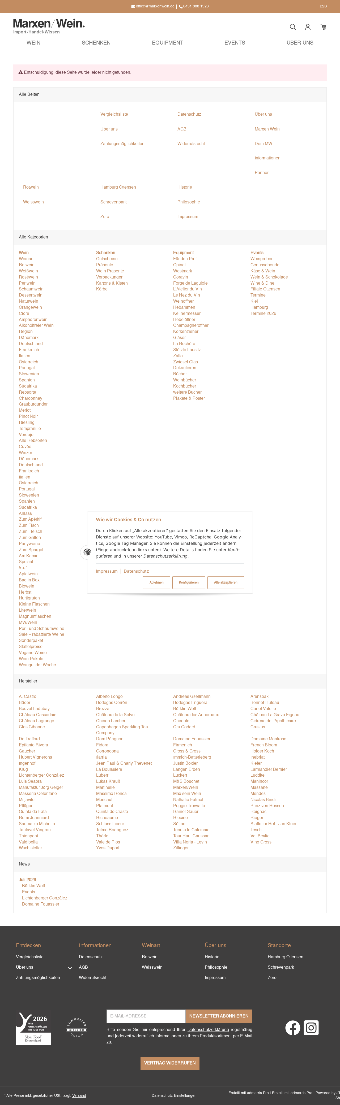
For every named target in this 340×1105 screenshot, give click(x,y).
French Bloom (263, 745)
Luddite (257, 775)
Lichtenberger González (41, 775)
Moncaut (104, 800)
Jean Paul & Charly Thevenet (124, 764)
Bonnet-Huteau (264, 703)
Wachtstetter (30, 848)
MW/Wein (28, 623)
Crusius (257, 727)
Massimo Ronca (111, 794)
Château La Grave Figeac (274, 715)
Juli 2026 (27, 880)
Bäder (24, 703)
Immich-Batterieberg (192, 757)
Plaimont (104, 806)
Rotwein (27, 265)
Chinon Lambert (111, 721)
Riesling (27, 423)
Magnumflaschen (35, 617)
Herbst (25, 592)
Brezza (102, 709)
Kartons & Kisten (112, 283)
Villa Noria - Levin (190, 842)
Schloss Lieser (110, 824)
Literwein (27, 610)
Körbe (102, 289)
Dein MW (263, 144)
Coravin (180, 277)
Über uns (24, 967)
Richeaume (107, 818)
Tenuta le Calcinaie (191, 830)
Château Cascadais (37, 715)
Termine (258, 295)
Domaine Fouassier (191, 739)
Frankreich (29, 350)
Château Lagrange (36, 721)
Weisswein (152, 967)
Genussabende (264, 265)
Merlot (25, 410)
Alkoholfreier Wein (36, 326)
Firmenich (182, 745)
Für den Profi (185, 259)
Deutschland (31, 344)
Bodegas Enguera (190, 703)
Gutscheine (107, 259)
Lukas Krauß (108, 782)
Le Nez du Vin (186, 295)
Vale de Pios (108, 842)
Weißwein (28, 271)
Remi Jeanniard (34, 818)
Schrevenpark (281, 967)
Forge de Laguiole (190, 283)
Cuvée (25, 447)
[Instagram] (311, 1031)
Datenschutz (136, 571)
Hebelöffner (184, 320)
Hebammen (184, 308)
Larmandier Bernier (268, 770)
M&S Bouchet (186, 782)
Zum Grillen (30, 538)
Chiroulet (181, 721)
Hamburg (259, 308)
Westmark (182, 271)
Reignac (258, 812)
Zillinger (181, 848)
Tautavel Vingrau (35, 830)
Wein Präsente (110, 271)
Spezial (26, 562)
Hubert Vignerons (35, 757)
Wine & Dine (262, 283)
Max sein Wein (187, 794)
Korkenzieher (185, 332)
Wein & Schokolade (269, 277)
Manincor (259, 782)
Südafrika (28, 386)
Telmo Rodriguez (112, 830)
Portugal (27, 368)
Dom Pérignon (110, 739)
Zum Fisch (29, 526)
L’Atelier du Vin (187, 289)
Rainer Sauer (185, 812)
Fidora (102, 745)
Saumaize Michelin (37, 824)
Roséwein (28, 277)
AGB (83, 967)
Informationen (267, 158)
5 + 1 (23, 568)
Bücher (180, 374)
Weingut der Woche (37, 665)
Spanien (27, 380)
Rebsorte (27, 392)
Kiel (254, 301)
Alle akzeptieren (225, 582)
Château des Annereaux (196, 715)
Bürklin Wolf (184, 709)
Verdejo (26, 435)
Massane (259, 788)
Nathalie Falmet (188, 800)
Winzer (25, 453)
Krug (23, 770)
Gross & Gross (187, 751)
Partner (262, 173)
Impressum (107, 571)
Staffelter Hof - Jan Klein (273, 824)
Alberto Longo (109, 697)
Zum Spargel (31, 550)
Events (28, 892)
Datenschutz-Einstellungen (174, 1096)
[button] (33, 44)
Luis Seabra (30, 782)
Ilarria (101, 757)
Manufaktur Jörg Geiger (41, 788)
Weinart (26, 259)
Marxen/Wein (185, 788)
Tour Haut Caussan (191, 836)
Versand (79, 1096)
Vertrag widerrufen (170, 1063)
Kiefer (256, 764)
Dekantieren (184, 368)
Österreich (28, 362)
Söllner (180, 824)
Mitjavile (27, 800)
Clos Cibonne (32, 727)
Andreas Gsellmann (192, 697)
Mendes (258, 794)
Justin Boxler (185, 764)
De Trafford (29, 739)
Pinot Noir (28, 417)
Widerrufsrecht (92, 978)
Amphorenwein (33, 320)
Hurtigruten (29, 598)
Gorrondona (107, 751)
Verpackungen (110, 277)
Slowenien (29, 374)
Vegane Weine (33, 653)
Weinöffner (183, 301)
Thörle (102, 836)
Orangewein (30, 308)
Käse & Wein (262, 271)
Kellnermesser (187, 314)
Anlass (25, 514)
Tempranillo (30, 429)
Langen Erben (186, 770)
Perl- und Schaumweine (41, 629)
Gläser (179, 338)
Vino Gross (260, 842)
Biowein (26, 586)
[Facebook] (292, 1031)
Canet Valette (263, 709)
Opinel (179, 265)
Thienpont (28, 836)
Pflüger (25, 806)
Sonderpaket (31, 641)
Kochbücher (184, 386)
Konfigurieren (189, 582)
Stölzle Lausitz (187, 350)
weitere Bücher (187, 392)
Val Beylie (260, 836)
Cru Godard (184, 727)
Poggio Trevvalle (189, 806)
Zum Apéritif (30, 519)
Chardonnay (30, 399)
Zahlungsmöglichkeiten (38, 978)
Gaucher (27, 751)
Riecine (180, 818)
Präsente (104, 265)
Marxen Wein (267, 129)
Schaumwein (31, 289)
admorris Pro (258, 1093)
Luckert (180, 775)
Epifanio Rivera (33, 745)
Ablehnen (157, 582)
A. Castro (27, 697)
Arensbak (259, 697)
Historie (212, 957)
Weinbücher (184, 380)
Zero (272, 978)
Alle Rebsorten (33, 441)
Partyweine (29, 544)
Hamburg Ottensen (285, 957)
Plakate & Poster (189, 399)
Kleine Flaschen (34, 604)
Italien (24, 356)
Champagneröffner (191, 326)
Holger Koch (262, 751)
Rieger (256, 818)
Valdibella (28, 842)
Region (26, 332)
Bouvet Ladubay (34, 709)
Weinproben (262, 259)
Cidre (24, 314)
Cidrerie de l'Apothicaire (273, 721)
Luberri (102, 775)
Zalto (178, 356)
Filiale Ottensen (265, 289)
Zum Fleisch (30, 532)
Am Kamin (29, 556)
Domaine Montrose (268, 739)
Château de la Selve (115, 715)
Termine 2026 (263, 314)
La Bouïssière (109, 770)
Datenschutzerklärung (208, 1030)
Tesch (256, 830)
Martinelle (105, 788)
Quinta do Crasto (112, 812)
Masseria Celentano (38, 794)
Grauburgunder (33, 404)
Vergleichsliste (30, 957)
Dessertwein (30, 295)
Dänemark (29, 338)
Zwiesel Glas (185, 362)
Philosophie (216, 967)
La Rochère (184, 344)
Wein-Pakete (31, 659)
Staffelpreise (30, 647)
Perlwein (27, 283)
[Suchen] (293, 27)
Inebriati (258, 757)
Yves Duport (107, 848)
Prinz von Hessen (267, 806)
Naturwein (28, 301)
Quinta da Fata (33, 812)
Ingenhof (27, 764)
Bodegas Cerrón (111, 703)
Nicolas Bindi (263, 800)
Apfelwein (28, 574)
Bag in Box (29, 580)
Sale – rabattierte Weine (41, 635)
